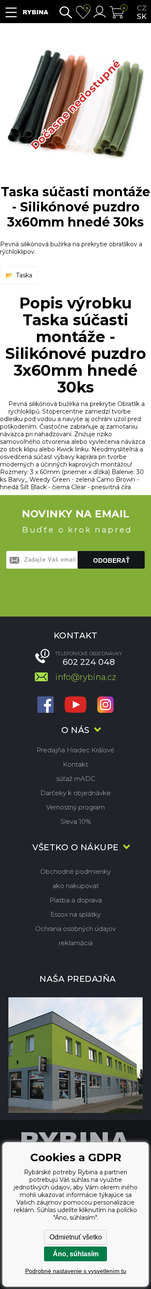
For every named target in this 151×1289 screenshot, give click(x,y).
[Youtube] (75, 705)
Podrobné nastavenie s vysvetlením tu (75, 1271)
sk (141, 16)
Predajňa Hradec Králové (75, 750)
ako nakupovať (75, 886)
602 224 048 (88, 662)
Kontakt (75, 764)
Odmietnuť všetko (75, 1237)
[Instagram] (105, 705)
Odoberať (111, 560)
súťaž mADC (75, 779)
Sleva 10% (75, 821)
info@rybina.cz (85, 677)
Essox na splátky (75, 914)
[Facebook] (45, 705)
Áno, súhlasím (76, 1253)
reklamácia (76, 943)
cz (142, 8)
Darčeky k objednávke (75, 793)
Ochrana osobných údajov (75, 929)
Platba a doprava (75, 900)
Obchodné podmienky (75, 871)
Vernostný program (75, 807)
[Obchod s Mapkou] (75, 1055)
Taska (24, 275)
